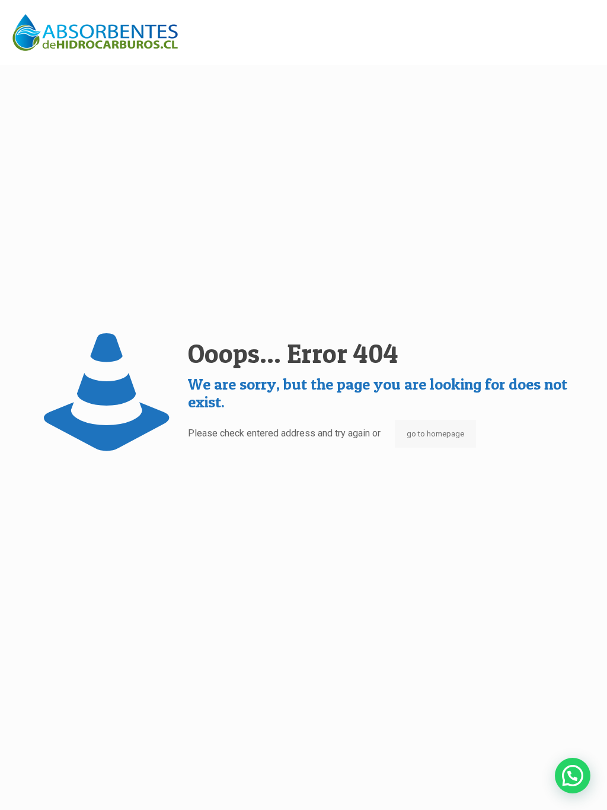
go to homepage (435, 433)
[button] (572, 775)
